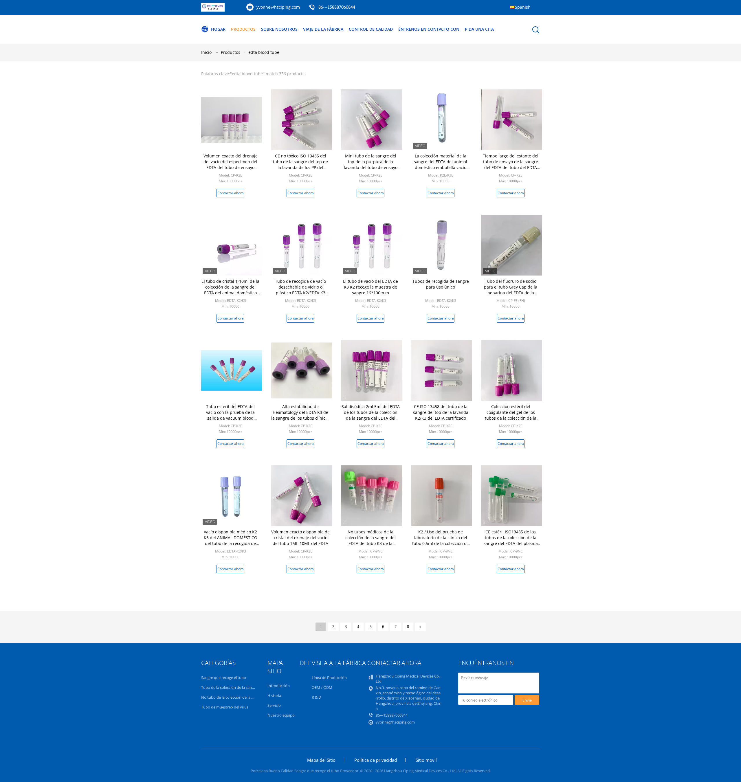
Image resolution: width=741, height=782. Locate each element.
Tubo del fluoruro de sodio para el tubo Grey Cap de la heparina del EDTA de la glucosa (510, 289)
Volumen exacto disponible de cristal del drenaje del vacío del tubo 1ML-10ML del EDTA (300, 537)
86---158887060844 (336, 7)
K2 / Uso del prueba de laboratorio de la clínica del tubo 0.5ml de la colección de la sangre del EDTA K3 (440, 540)
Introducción (278, 685)
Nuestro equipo (281, 715)
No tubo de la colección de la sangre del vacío (240, 697)
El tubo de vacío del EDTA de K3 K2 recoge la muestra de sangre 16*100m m (370, 286)
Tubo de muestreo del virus (224, 707)
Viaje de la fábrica (323, 29)
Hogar (218, 29)
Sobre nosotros (279, 29)
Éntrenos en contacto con (428, 29)
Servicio (274, 705)
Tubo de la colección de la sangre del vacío (237, 687)
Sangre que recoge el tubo (223, 677)
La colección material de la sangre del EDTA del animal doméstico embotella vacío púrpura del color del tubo (440, 164)
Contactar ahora (230, 192)
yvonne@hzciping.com (278, 7)
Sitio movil (426, 760)
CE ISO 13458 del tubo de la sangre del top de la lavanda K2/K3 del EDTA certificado (440, 412)
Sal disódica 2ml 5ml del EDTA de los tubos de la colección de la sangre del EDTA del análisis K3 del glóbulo (371, 415)
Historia (274, 695)
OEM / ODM (322, 687)
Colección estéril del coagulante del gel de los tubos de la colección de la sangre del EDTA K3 (510, 415)
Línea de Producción (329, 677)
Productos (243, 29)
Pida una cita (479, 29)
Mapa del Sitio (321, 760)
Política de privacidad (375, 760)
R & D (316, 697)
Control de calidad (371, 29)
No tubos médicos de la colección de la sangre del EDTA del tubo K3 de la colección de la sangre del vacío (370, 543)
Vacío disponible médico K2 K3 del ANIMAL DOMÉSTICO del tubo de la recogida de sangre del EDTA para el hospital (230, 543)
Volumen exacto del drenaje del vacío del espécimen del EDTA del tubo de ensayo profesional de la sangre (230, 164)
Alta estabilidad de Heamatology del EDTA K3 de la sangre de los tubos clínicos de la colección (300, 415)
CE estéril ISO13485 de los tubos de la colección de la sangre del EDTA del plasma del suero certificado (511, 540)
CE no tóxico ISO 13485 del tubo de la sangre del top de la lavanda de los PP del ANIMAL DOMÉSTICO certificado (300, 167)
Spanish (523, 7)
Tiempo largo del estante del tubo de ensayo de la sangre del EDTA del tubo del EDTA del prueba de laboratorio (510, 164)
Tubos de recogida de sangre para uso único (440, 284)
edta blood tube (263, 52)
